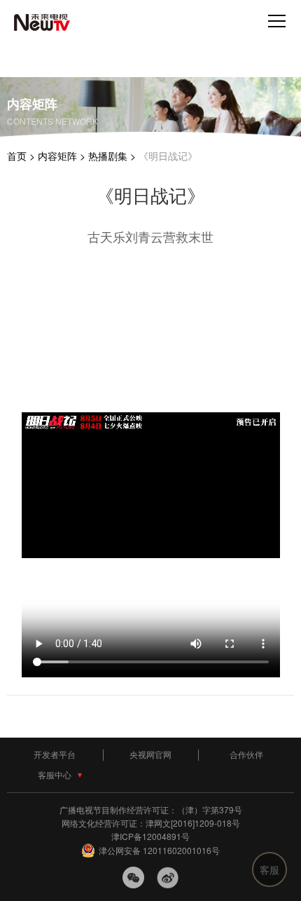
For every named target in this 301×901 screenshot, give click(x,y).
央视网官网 (151, 754)
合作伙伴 (246, 754)
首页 (17, 156)
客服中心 (54, 774)
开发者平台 (55, 754)
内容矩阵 (57, 156)
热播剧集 (107, 156)
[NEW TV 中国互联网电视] (42, 27)
